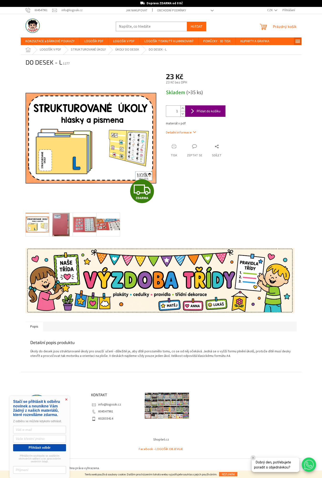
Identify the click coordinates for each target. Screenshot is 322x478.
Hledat (196, 26)
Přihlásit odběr (40, 447)
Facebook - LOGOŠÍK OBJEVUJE (161, 449)
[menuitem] (50, 41)
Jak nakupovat (137, 10)
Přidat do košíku (208, 111)
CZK (270, 10)
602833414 (105, 418)
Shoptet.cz (161, 439)
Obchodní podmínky (171, 10)
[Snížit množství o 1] (182, 114)
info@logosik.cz (109, 404)
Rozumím (228, 474)
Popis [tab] (34, 326)
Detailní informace (179, 132)
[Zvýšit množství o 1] (182, 108)
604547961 (105, 411)
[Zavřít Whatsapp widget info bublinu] (253, 457)
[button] (309, 464)
